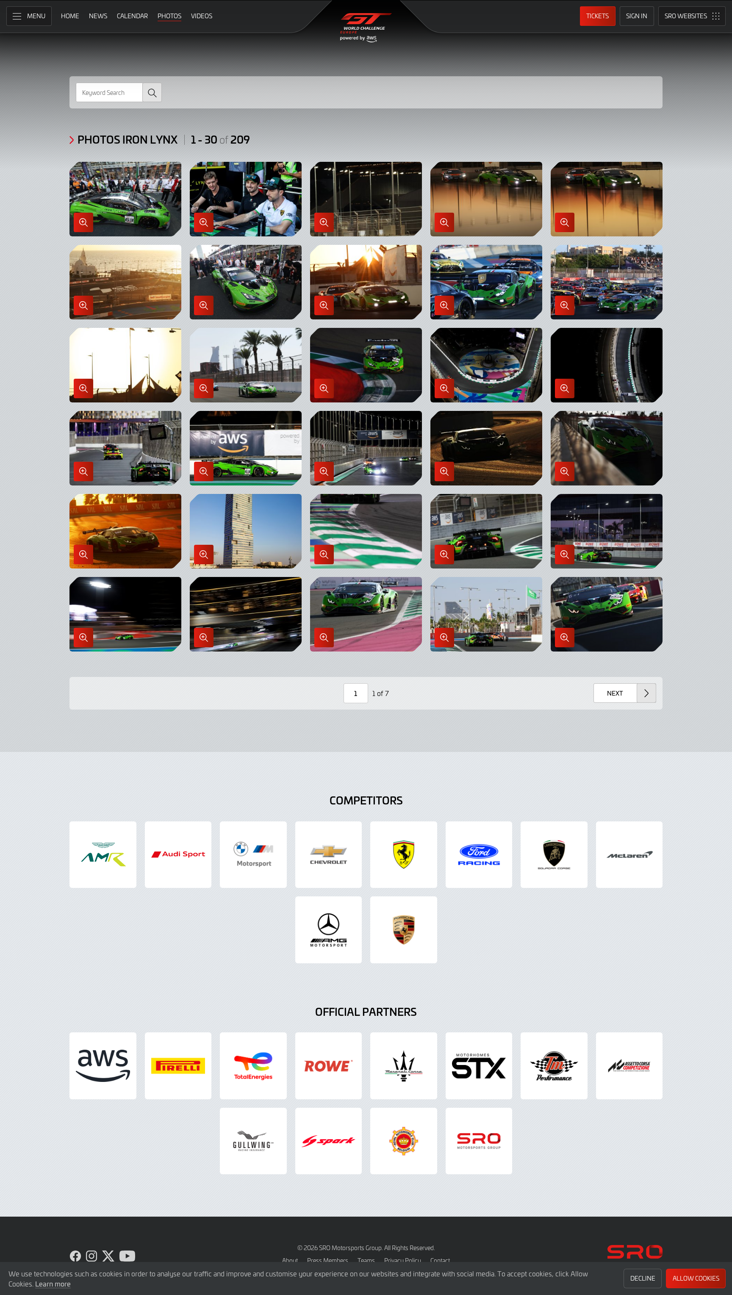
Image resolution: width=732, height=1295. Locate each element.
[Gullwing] (253, 1141)
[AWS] (102, 1065)
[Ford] (479, 854)
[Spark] (328, 1141)
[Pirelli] (178, 1065)
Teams (366, 1260)
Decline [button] (642, 1278)
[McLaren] (629, 854)
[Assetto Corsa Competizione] (629, 1065)
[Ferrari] (403, 854)
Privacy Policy (402, 1260)
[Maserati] (403, 1065)
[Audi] (178, 854)
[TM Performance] (554, 1065)
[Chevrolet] (328, 854)
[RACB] (403, 1141)
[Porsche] (403, 929)
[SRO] (479, 1141)
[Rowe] (328, 1065)
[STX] (479, 1065)
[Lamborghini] (554, 854)
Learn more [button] (53, 1283)
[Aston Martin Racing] (102, 854)
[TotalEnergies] (253, 1065)
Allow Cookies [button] (696, 1278)
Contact (440, 1260)
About (290, 1260)
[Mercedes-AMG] (328, 929)
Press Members (327, 1260)
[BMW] (253, 854)
